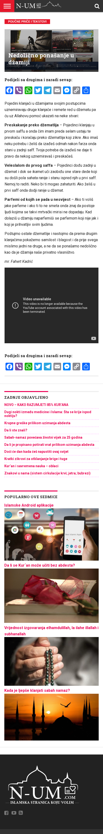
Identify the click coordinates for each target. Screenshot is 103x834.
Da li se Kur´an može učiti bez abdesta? (39, 565)
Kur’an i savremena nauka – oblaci (31, 466)
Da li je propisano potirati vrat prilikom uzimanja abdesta (49, 445)
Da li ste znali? (15, 430)
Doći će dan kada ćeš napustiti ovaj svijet (36, 452)
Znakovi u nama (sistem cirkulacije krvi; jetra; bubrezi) (47, 473)
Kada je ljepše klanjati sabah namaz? (37, 690)
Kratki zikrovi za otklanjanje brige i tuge (35, 459)
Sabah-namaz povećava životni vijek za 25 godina (43, 437)
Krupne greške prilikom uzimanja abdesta (37, 423)
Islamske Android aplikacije (29, 505)
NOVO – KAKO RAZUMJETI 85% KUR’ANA (36, 405)
